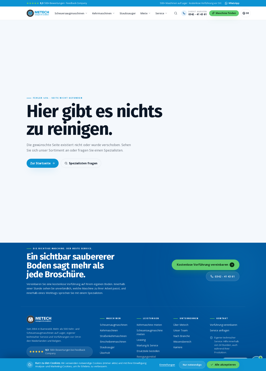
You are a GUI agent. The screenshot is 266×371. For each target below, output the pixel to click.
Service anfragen (219, 330)
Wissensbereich (182, 341)
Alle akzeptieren (225, 364)
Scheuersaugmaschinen (69, 13)
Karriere (177, 347)
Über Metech (180, 324)
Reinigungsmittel (146, 356)
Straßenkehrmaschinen (113, 336)
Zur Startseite (40, 163)
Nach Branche (181, 336)
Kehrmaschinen (102, 13)
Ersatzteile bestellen (148, 351)
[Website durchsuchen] (175, 13)
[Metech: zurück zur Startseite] (38, 13)
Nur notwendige (192, 364)
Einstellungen (167, 364)
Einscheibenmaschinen (113, 341)
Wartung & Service (147, 345)
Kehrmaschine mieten (149, 324)
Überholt (105, 353)
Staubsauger (128, 13)
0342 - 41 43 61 (225, 276)
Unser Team (180, 330)
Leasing (141, 340)
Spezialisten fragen (83, 163)
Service (159, 13)
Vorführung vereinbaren (223, 324)
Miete (144, 13)
